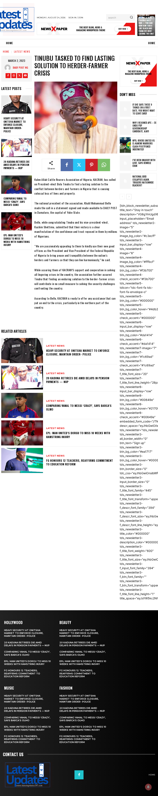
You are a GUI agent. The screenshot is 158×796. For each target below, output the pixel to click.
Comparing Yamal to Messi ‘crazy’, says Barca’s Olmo (14, 201)
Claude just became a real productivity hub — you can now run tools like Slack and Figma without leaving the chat (146, 24)
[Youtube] (25, 75)
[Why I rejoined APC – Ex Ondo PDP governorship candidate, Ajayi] (125, 127)
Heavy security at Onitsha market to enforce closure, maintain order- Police (14, 125)
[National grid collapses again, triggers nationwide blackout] (125, 181)
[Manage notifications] (148, 787)
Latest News (22, 51)
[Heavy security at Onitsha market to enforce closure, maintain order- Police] (16, 104)
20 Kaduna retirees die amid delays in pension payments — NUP (16, 165)
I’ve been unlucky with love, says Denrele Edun (143, 163)
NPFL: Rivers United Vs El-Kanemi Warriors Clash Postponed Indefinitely (143, 145)
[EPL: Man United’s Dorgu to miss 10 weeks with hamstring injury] (16, 221)
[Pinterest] (91, 165)
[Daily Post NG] (9, 68)
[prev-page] (122, 196)
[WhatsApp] (104, 165)
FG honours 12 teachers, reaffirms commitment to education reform (79, 462)
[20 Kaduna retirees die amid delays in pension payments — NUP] (16, 147)
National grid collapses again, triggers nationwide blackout (143, 181)
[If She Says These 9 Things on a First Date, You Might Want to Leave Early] (125, 109)
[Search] (131, 17)
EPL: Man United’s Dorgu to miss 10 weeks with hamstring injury (16, 240)
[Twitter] (19, 75)
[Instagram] (13, 75)
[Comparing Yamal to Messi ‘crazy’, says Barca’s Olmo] (16, 184)
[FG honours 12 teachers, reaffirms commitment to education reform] (22, 460)
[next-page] (128, 196)
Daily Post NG (20, 67)
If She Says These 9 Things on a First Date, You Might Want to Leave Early (143, 109)
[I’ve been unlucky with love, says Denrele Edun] (125, 163)
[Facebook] (8, 75)
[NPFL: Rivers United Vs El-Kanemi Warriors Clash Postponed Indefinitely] (125, 145)
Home (6, 51)
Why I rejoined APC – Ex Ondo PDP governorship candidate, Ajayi (144, 127)
